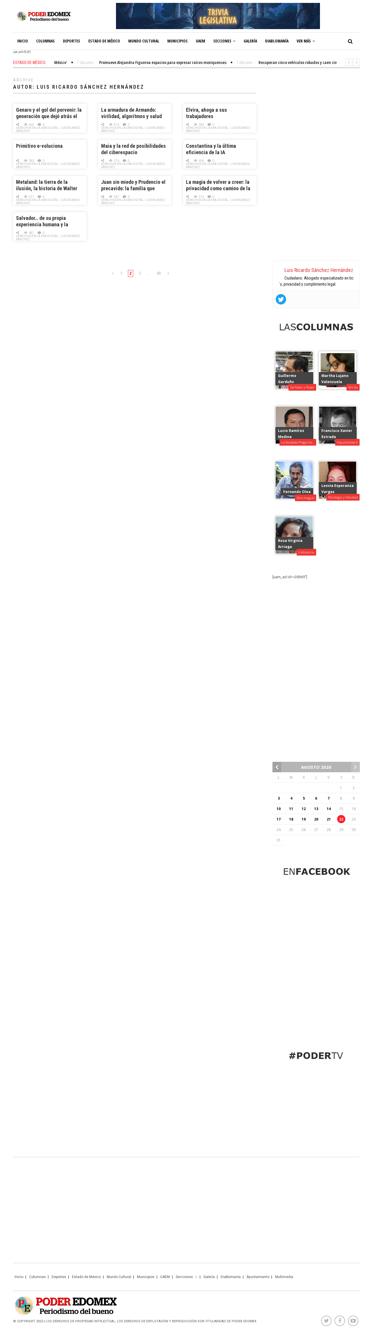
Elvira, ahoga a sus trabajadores (206, 113)
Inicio (22, 41)
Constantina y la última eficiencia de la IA (211, 149)
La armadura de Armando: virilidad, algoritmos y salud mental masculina (131, 113)
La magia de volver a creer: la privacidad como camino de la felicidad (218, 185)
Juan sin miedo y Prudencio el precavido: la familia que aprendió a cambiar (133, 185)
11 (291, 808)
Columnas (45, 41)
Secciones (222, 41)
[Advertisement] (316, 166)
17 (279, 819)
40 (159, 273)
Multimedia (284, 1277)
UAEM (200, 41)
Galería (250, 41)
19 (304, 819)
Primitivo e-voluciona (39, 146)
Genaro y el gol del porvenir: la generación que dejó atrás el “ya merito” (49, 113)
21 (329, 819)
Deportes (71, 41)
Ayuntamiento (258, 1277)
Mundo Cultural (143, 41)
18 (291, 819)
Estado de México (104, 41)
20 (316, 819)
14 (329, 808)
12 (304, 808)
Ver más (304, 41)
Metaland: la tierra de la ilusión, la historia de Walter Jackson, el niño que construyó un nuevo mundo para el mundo (49, 185)
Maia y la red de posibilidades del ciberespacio (133, 149)
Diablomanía (276, 41)
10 (279, 808)
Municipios (177, 41)
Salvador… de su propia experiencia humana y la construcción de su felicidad (47, 221)
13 (316, 808)
